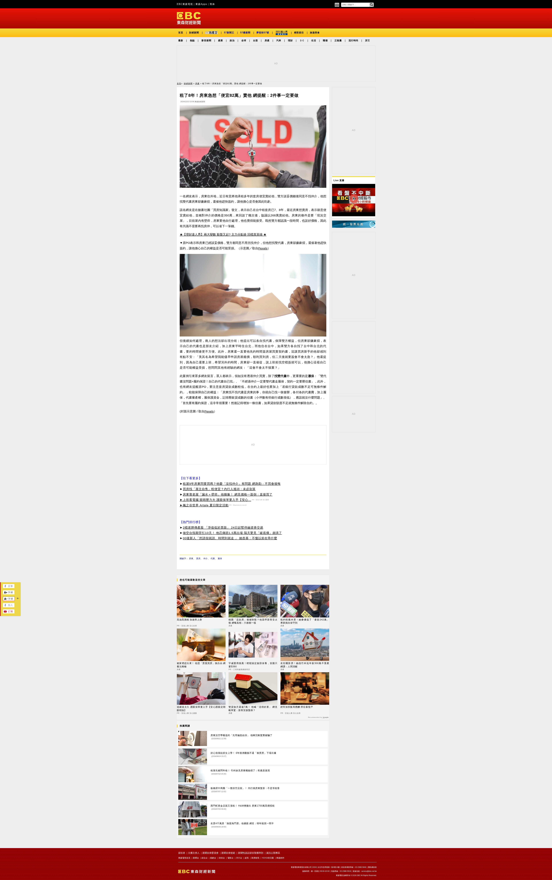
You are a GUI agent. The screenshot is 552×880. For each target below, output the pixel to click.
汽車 (278, 40)
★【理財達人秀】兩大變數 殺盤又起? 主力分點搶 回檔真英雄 (221, 234)
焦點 (192, 40)
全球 (243, 40)
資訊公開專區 (273, 853)
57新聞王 (229, 32)
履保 (220, 558)
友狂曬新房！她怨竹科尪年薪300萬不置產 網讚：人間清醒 (304, 665)
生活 (313, 40)
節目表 (181, 853)
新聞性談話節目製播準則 (250, 853)
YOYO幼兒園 (268, 858)
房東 (191, 558)
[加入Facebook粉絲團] (8, 606)
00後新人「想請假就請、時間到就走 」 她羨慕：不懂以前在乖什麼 (230, 538)
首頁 (180, 32)
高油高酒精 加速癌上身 (189, 619)
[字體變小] (9, 600)
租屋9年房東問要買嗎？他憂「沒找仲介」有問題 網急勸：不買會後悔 (232, 483)
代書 (213, 558)
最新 (180, 40)
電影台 (230, 858)
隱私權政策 (372, 867)
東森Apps (201, 4)
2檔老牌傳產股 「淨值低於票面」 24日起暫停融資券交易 (223, 527)
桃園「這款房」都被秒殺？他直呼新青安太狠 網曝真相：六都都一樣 (253, 621)
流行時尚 (353, 40)
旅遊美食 (315, 32)
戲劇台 (213, 858)
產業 (220, 40)
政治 (232, 40)
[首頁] (189, 18)
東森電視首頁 (184, 858)
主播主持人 (194, 853)
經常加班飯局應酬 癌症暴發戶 (296, 707)
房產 (267, 40)
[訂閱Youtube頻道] (8, 612)
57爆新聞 (245, 32)
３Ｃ (302, 40)
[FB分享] (8, 587)
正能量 (338, 40)
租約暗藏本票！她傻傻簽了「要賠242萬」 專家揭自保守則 (304, 621)
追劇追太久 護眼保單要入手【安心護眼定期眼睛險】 (201, 708)
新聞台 (196, 858)
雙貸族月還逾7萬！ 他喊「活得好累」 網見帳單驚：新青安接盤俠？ (253, 708)
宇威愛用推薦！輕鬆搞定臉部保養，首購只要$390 (253, 665)
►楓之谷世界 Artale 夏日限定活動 (204, 505)
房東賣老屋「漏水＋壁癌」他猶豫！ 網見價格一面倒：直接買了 (227, 494)
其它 (367, 40)
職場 (325, 40)
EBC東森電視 (185, 4)
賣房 (198, 558)
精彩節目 (299, 32)
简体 (212, 4)
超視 (247, 858)
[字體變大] (8, 593)
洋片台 (239, 858)
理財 (290, 40)
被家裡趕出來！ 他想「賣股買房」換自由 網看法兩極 (201, 665)
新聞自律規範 (228, 853)
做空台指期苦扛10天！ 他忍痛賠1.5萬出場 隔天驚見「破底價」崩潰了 (232, 532)
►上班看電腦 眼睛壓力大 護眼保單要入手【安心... (215, 499)
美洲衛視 (255, 858)
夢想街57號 (262, 32)
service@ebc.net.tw (369, 871)
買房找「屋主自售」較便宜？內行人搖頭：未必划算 (219, 489)
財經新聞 (194, 32)
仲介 (205, 558)
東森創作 (280, 858)
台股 (255, 40)
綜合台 (205, 858)
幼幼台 (222, 858)
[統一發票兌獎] (353, 227)
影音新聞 (206, 40)
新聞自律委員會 (210, 853)
